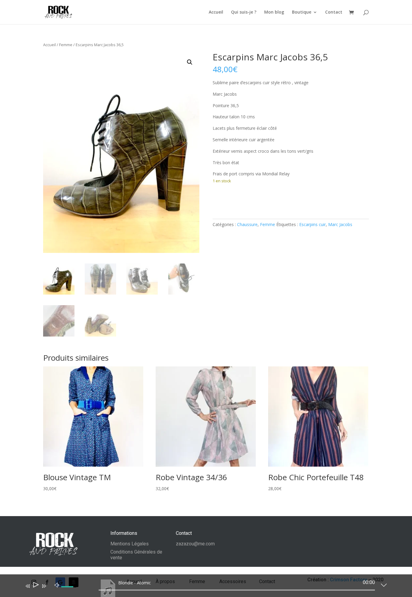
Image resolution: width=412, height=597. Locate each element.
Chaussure (247, 224)
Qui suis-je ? (243, 12)
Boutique (301, 12)
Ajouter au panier (244, 199)
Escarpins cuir (312, 224)
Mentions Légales (129, 544)
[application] (201, 587)
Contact (333, 12)
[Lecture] (35, 586)
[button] (189, 62)
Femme (65, 44)
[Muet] (57, 585)
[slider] (237, 590)
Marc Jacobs (340, 224)
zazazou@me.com (195, 544)
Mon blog (274, 12)
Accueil (216, 12)
